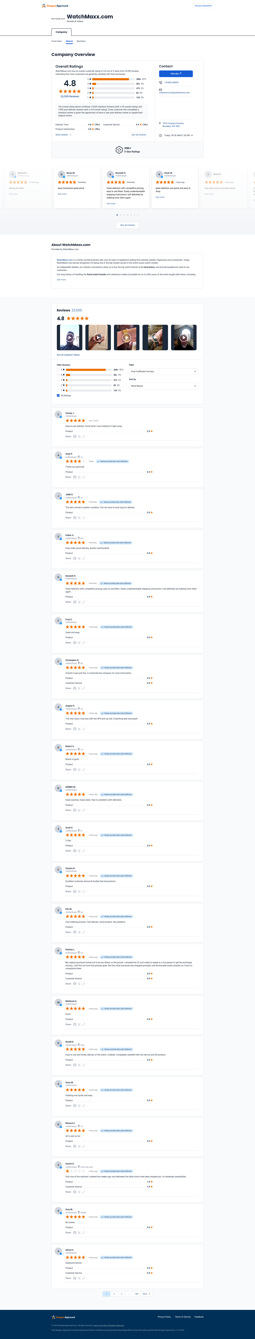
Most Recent (137, 386)
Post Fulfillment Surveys (142, 371)
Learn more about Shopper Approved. (108, 1325)
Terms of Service (183, 1317)
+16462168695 (171, 82)
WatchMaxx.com (65, 260)
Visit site (175, 73)
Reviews (81, 41)
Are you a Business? (203, 6)
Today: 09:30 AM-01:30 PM (177, 135)
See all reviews (139, 134)
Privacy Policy (164, 1317)
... (129, 1294)
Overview (56, 41)
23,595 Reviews (70, 96)
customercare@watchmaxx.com (174, 92)
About (69, 41)
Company (61, 32)
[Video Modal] (69, 337)
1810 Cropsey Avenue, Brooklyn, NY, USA (173, 124)
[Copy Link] (83, 436)
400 (136, 1294)
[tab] (117, 215)
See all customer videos (68, 355)
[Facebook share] (74, 436)
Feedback (199, 1317)
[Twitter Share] (79, 436)
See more (13, 194)
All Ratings (66, 395)
